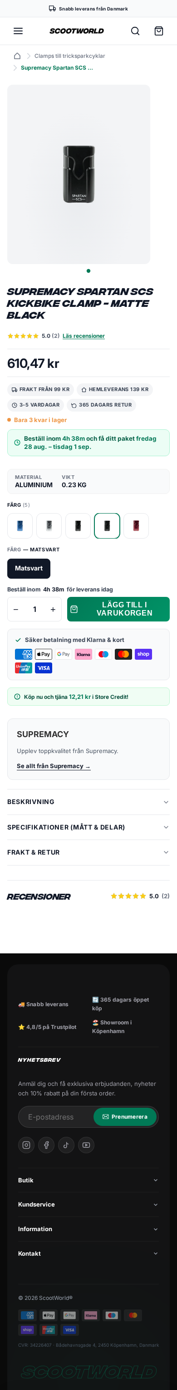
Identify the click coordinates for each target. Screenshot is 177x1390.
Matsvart (29, 568)
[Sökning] (135, 31)
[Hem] (17, 56)
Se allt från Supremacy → (54, 765)
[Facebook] (46, 1145)
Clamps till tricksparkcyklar (69, 55)
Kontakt (29, 1253)
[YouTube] (86, 1145)
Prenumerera (130, 1116)
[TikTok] (66, 1145)
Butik (26, 1180)
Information (35, 1228)
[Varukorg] (159, 31)
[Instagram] (26, 1145)
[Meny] (18, 31)
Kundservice (36, 1204)
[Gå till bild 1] (88, 271)
